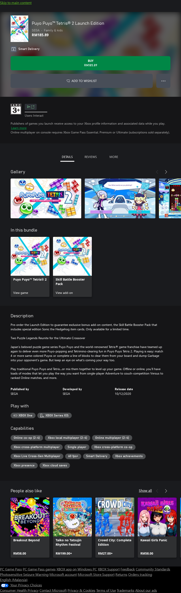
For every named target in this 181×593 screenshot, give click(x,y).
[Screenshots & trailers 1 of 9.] (46, 198)
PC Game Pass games (39, 569)
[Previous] (157, 172)
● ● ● (163, 81)
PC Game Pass (11, 569)
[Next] (166, 172)
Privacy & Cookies (81, 590)
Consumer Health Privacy (19, 590)
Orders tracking (140, 574)
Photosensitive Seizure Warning (24, 574)
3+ (28, 106)
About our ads (146, 590)
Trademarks (125, 590)
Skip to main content (16, 2)
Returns (121, 574)
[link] (30, 267)
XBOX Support (109, 569)
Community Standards (153, 569)
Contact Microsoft (53, 590)
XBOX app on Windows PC (77, 569)
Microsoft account (63, 574)
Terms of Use (106, 590)
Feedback (128, 569)
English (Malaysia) (14, 579)
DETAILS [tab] (67, 157)
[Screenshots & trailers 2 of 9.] (120, 198)
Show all (145, 490)
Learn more (18, 128)
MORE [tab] (113, 157)
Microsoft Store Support (96, 574)
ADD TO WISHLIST (84, 81)
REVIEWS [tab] (91, 157)
